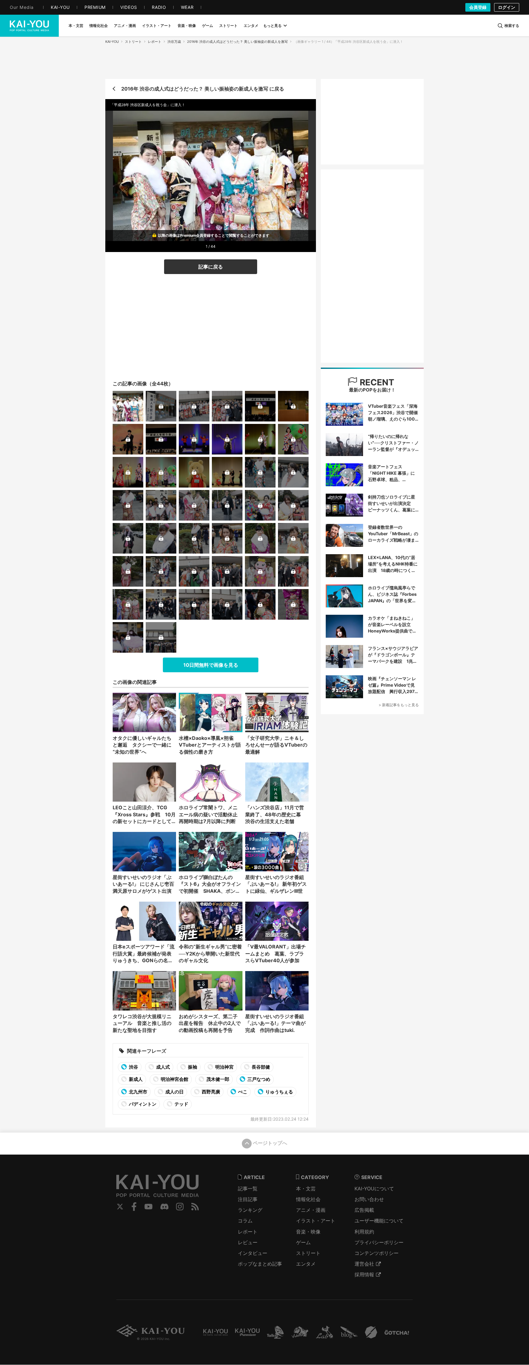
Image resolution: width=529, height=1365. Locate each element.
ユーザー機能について (379, 1221)
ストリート (133, 41)
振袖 (192, 1067)
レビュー (247, 1242)
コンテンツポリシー (377, 1253)
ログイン (506, 7)
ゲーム (303, 1242)
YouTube (148, 1206)
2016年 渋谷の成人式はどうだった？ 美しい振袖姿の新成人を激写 (237, 41)
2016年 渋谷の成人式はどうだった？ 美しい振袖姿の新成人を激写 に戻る (202, 89)
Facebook (134, 1206)
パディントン (142, 1104)
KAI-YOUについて (374, 1188)
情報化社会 (308, 1199)
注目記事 (247, 1199)
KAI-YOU (112, 41)
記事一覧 (247, 1188)
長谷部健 (260, 1067)
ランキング (250, 1210)
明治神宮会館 (174, 1079)
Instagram (180, 1206)
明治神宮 (224, 1067)
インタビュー (252, 1253)
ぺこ (242, 1092)
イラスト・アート (315, 1221)
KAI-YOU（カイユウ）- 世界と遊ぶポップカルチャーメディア (29, 26)
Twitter (120, 1206)
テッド (181, 1104)
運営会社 (364, 1264)
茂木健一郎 (217, 1079)
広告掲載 (364, 1210)
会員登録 (477, 7)
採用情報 (364, 1274)
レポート (154, 41)
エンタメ (306, 1264)
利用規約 (364, 1232)
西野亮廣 (210, 1092)
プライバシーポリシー (379, 1242)
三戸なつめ (258, 1079)
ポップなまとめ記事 (260, 1264)
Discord (164, 1206)
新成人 (135, 1079)
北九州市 (137, 1092)
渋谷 (133, 1067)
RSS (195, 1206)
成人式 (162, 1067)
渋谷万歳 (174, 41)
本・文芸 (306, 1188)
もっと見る (272, 25)
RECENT (376, 382)
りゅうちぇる (278, 1092)
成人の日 (174, 1092)
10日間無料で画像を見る (210, 665)
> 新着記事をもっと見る (399, 705)
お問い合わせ (369, 1199)
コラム (245, 1221)
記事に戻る (210, 267)
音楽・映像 (308, 1232)
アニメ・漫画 (310, 1210)
